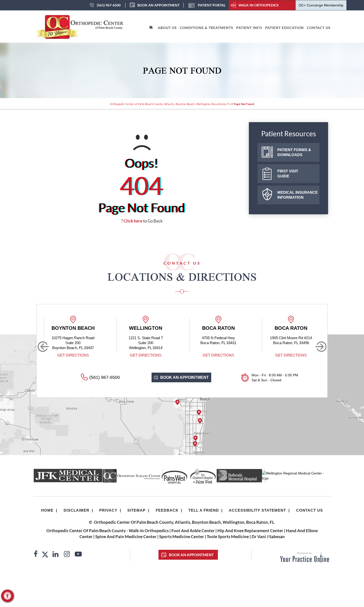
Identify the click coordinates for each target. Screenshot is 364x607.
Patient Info (249, 28)
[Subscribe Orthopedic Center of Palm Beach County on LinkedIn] (55, 554)
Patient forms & (294, 152)
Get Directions (73, 355)
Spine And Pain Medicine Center (125, 536)
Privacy (108, 510)
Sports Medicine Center (181, 536)
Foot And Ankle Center (193, 530)
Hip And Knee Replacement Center (250, 530)
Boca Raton (218, 328)
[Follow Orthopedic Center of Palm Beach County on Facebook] (35, 554)
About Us (167, 28)
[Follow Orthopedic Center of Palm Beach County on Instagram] (67, 554)
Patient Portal (212, 5)
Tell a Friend (203, 510)
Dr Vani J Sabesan (268, 536)
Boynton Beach (73, 328)
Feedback (167, 510)
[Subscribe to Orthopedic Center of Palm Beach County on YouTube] (78, 554)
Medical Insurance (297, 194)
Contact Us (319, 28)
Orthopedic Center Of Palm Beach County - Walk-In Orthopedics (107, 530)
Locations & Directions (182, 276)
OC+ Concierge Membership (321, 5)
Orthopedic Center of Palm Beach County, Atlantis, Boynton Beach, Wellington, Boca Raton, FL (170, 104)
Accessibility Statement (257, 510)
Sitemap (136, 510)
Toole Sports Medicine (228, 536)
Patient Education (284, 28)
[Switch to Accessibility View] (7, 596)
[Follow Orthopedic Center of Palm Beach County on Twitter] (45, 554)
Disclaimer (76, 510)
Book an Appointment (158, 5)
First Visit (287, 173)
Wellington (145, 328)
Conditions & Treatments (206, 28)
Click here (133, 220)
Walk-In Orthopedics (258, 5)
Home (47, 510)
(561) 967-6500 (109, 5)
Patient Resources (288, 133)
